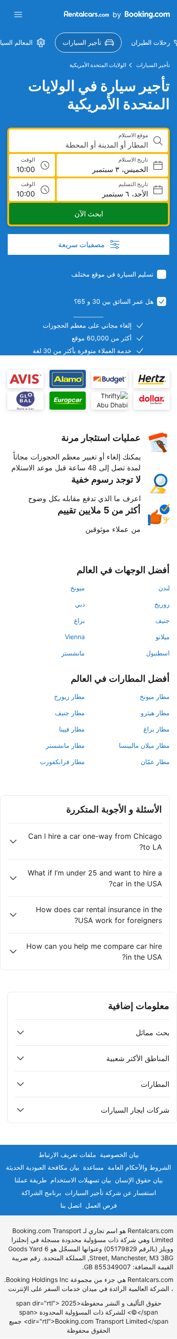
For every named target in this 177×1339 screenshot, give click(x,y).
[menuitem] (88, 43)
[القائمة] (18, 14)
